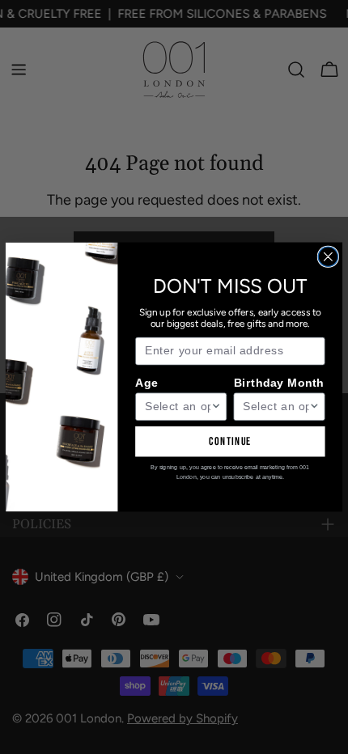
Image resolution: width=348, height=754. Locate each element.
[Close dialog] (327, 256)
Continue (230, 441)
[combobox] (177, 406)
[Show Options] (216, 406)
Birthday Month (279, 382)
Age (146, 382)
